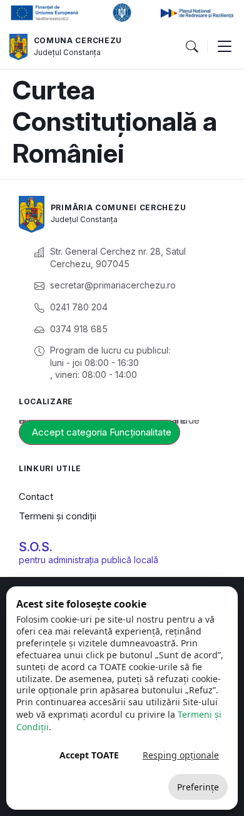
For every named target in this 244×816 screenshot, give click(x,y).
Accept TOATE (89, 755)
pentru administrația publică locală (88, 559)
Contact (36, 496)
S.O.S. (36, 546)
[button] (191, 47)
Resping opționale (181, 755)
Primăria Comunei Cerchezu (118, 207)
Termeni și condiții (57, 516)
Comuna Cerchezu (78, 40)
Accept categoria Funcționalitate (101, 432)
